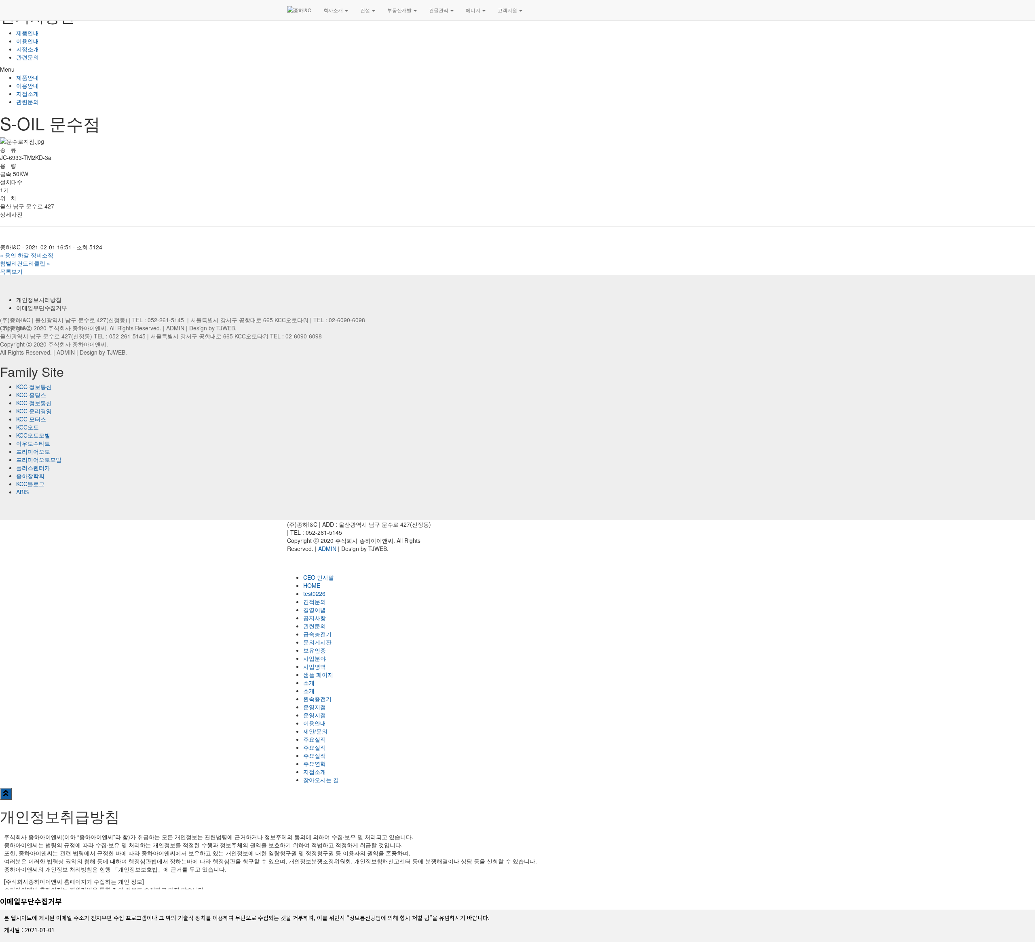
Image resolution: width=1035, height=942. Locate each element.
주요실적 (314, 739)
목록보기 (11, 271)
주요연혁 (314, 763)
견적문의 (314, 602)
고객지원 (508, 9)
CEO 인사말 (318, 577)
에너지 (474, 9)
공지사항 (314, 618)
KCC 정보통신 (34, 387)
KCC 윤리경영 (34, 411)
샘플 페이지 (318, 674)
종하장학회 (30, 476)
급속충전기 (317, 634)
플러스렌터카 (33, 468)
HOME (311, 585)
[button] (517, 69)
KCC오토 (27, 427)
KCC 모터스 (31, 419)
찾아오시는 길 (321, 780)
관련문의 (27, 57)
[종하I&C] (299, 10)
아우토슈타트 (33, 443)
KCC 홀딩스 (31, 395)
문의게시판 (317, 642)
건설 (365, 9)
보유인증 (314, 650)
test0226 (314, 593)
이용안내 (27, 41)
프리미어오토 (33, 451)
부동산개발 (400, 9)
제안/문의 (315, 731)
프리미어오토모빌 (38, 459)
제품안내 (27, 33)
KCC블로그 (30, 484)
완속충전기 (317, 699)
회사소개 (333, 9)
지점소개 (27, 49)
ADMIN (175, 328)
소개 (309, 682)
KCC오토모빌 (33, 435)
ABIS (22, 492)
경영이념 (314, 610)
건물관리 (439, 9)
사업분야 (314, 658)
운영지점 (314, 707)
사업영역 (314, 666)
